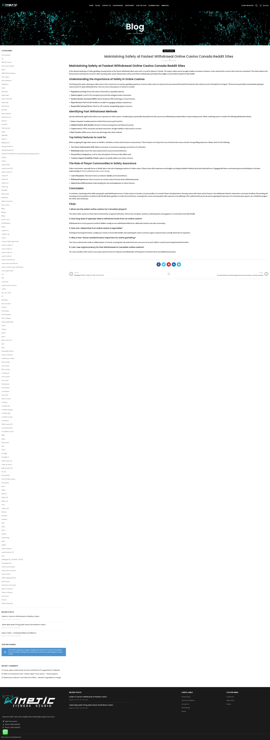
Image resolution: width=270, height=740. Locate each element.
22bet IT (4, 139)
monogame (5, 391)
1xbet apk (4, 91)
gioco (3, 336)
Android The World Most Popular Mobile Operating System (21, 154)
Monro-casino (6, 399)
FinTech (4, 307)
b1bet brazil (5, 194)
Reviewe (4, 516)
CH (2, 274)
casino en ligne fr (7, 245)
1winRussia (5, 84)
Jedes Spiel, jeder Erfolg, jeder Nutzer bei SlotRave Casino (24, 625)
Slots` (4, 530)
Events (184, 711)
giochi (3, 333)
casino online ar (7, 252)
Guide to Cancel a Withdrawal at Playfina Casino (20, 616)
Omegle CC (5, 457)
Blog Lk (4, 212)
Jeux (3, 344)
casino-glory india (7, 271)
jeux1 (3, 347)
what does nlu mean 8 (9, 585)
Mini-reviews (6, 369)
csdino (4, 289)
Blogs (3, 216)
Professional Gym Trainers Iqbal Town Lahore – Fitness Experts (34, 674)
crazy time (5, 282)
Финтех (4, 600)
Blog (3, 208)
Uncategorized (138, 33)
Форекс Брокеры (7, 603)
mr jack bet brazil (7, 428)
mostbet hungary (7, 410)
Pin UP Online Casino (8, 479)
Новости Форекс (7, 592)
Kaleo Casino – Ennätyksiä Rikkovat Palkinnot (19, 633)
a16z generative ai (7, 146)
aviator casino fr (7, 172)
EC (2, 296)
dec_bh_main (6, 293)
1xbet (3, 88)
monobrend (5, 388)
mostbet (4, 402)
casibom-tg (5, 234)
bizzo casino (6, 205)
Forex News (5, 311)
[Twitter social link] (164, 264)
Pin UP (4, 472)
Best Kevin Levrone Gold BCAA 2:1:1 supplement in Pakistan (37, 670)
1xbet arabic (5, 95)
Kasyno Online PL (7, 355)
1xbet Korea (5, 106)
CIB (3, 278)
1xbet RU (4, 124)
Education (5, 300)
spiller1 (4, 545)
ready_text (5, 508)
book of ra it (5, 219)
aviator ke (5, 179)
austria (4, 161)
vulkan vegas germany (9, 578)
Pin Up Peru (5, 483)
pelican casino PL (7, 468)
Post (3, 505)
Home (129, 33)
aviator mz (5, 183)
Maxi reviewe (6, 362)
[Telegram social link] (179, 264)
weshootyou (6, 581)
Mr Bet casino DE (7, 424)
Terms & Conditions (188, 700)
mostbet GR (6, 406)
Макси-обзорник (7, 589)
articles (4, 157)
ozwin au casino (7, 464)
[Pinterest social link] (169, 264)
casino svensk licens (8, 260)
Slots (3, 527)
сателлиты (5, 596)
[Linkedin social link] (174, 264)
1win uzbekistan (6, 80)
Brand (3, 227)
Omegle (4, 453)
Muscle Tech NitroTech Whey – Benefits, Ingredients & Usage (37, 677)
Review (4, 512)
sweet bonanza (7, 548)
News (3, 439)
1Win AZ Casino (6, 62)
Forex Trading (6, 318)
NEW (3, 435)
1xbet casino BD (7, 99)
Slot (3, 523)
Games (4, 329)
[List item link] (34, 724)
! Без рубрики (6, 55)
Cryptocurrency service (9, 285)
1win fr (3, 70)
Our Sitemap (186, 708)
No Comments (16, 619)
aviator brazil (6, 165)
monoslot (5, 395)
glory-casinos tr (7, 340)
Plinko (3, 490)
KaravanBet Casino (8, 351)
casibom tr (5, 230)
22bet (3, 132)
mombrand (5, 373)
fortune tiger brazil (7, 322)
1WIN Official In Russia (9, 73)
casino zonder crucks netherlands (12, 267)
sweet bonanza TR (8, 552)
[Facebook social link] (159, 264)
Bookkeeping (6, 223)
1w (2, 59)
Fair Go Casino (6, 304)
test (3, 556)
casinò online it (6, 256)
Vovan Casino (6, 574)
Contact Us (185, 704)
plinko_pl (5, 501)
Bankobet (5, 197)
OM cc (4, 450)
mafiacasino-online (8, 358)
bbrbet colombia (7, 201)
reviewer (4, 519)
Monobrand (5, 384)
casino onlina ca (7, 249)
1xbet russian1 (6, 128)
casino (4, 238)
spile (3, 541)
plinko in (4, 494)
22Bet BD (4, 135)
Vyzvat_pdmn (8, 670)
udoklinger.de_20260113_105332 (12, 559)
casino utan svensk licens (10, 263)
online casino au (7, 461)
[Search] (256, 5)
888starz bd (5, 143)
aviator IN (5, 176)
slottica (4, 534)
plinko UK (5, 497)
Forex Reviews (6, 314)
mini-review (5, 366)
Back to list (168, 274)
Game (4, 325)
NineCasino (5, 442)
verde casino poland (8, 567)
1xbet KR (4, 110)
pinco (3, 486)
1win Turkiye (5, 77)
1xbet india (5, 102)
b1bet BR (4, 190)
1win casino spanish (8, 66)
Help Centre (230, 700)
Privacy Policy (186, 697)
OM (3, 446)
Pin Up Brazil (5, 475)
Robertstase (8, 677)
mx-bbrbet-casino (8, 431)
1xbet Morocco (6, 117)
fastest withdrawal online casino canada (95, 171)
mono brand (6, 377)
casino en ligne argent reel (10, 241)
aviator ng (5, 187)
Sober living (5, 538)
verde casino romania (9, 570)
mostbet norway (7, 417)
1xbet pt (4, 121)
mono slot (5, 380)
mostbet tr (5, 421)
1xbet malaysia (6, 113)
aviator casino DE (7, 168)
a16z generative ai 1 (8, 150)
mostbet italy (6, 413)
